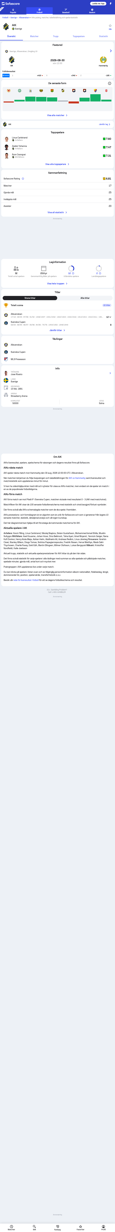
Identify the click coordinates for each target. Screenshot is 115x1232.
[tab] (11, 36)
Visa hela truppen (55, 283)
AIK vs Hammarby (77, 478)
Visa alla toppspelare (55, 164)
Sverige (13, 18)
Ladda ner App (98, 4)
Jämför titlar (56, 330)
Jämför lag (103, 124)
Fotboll (5, 18)
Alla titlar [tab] (85, 298)
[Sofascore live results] (12, 3)
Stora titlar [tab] (30, 298)
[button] (108, 317)
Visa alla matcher (55, 115)
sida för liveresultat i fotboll (26, 580)
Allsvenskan (24, 18)
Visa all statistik (56, 212)
